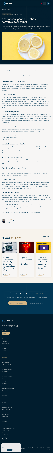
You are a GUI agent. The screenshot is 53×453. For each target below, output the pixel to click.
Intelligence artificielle (6, 364)
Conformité (4, 393)
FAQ (2, 404)
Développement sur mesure (8, 388)
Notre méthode (5, 343)
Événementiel (5, 371)
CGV (44, 447)
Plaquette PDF (5, 416)
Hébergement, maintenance (8, 390)
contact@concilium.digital (9, 428)
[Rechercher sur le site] (44, 3)
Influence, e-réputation (7, 369)
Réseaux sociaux (5, 378)
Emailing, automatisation (7, 381)
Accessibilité (48, 447)
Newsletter (4, 419)
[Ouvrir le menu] (48, 3)
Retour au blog (6, 9)
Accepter (10, 449)
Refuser (4, 449)
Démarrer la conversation (16, 303)
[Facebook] (6, 438)
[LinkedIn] (3, 438)
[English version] (41, 3)
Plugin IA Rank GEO (6, 409)
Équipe (3, 346)
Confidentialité (39, 447)
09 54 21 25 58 (6, 430)
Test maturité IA (5, 414)
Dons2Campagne (6, 412)
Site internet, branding (7, 376)
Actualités (4, 402)
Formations (4, 395)
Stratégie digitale (5, 362)
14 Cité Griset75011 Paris (6, 433)
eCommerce (4, 383)
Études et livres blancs (7, 407)
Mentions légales (31, 447)
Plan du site (49, 449)
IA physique (4, 367)
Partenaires (4, 348)
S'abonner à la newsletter (36, 303)
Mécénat (4, 350)
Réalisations (4, 421)
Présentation (4, 341)
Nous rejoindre (5, 353)
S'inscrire (6, 333)
